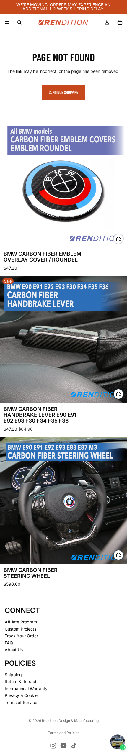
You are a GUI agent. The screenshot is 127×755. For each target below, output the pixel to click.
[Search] (19, 22)
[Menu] (7, 22)
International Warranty (26, 688)
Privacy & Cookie (21, 695)
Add (123, 393)
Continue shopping (63, 92)
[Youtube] (63, 745)
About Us (14, 649)
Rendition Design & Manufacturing (70, 720)
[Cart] (119, 22)
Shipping (13, 674)
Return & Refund (20, 681)
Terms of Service (21, 702)
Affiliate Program (21, 621)
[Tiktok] (73, 745)
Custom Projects (20, 628)
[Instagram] (53, 745)
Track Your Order (21, 635)
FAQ (9, 642)
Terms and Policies (63, 733)
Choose (123, 238)
